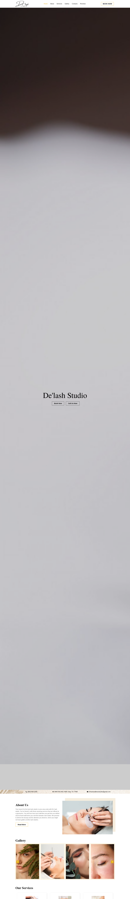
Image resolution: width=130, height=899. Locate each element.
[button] (17, 861)
